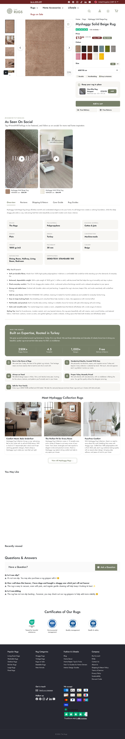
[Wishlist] (108, 11)
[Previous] (20, 47)
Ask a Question (107, 567)
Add (112, 91)
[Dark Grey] (95, 49)
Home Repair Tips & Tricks (73, 662)
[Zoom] (69, 72)
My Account (96, 656)
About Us (95, 664)
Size (77, 63)
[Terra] (89, 56)
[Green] (107, 49)
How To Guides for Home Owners (75, 664)
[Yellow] (101, 56)
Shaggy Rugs (40, 656)
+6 (29, 505)
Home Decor (68, 659)
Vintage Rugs (40, 659)
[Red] (84, 56)
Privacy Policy (96, 673)
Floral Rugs (11, 670)
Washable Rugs (13, 659)
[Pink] (78, 56)
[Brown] (89, 49)
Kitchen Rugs (12, 664)
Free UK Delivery (36, 2)
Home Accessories (52, 7)
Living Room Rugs (14, 656)
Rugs (33, 7)
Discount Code (97, 679)
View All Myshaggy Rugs (62, 460)
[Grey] (113, 49)
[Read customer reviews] (98, 29)
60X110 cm (82, 70)
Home (78, 19)
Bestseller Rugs (41, 664)
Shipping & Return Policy (100, 667)
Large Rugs (11, 667)
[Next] (69, 47)
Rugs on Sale (37, 14)
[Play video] (6, 72)
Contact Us (95, 662)
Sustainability (96, 676)
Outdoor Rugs (12, 662)
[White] (95, 56)
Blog (65, 656)
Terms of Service (97, 670)
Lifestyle (72, 7)
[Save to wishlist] (68, 24)
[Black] (84, 49)
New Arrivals (40, 667)
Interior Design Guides (71, 667)
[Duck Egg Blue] (101, 49)
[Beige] (78, 49)
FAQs (93, 659)
